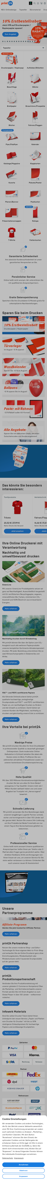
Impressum (19, 1158)
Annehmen (23, 1165)
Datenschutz (7, 1158)
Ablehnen (23, 1170)
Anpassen (23, 1176)
